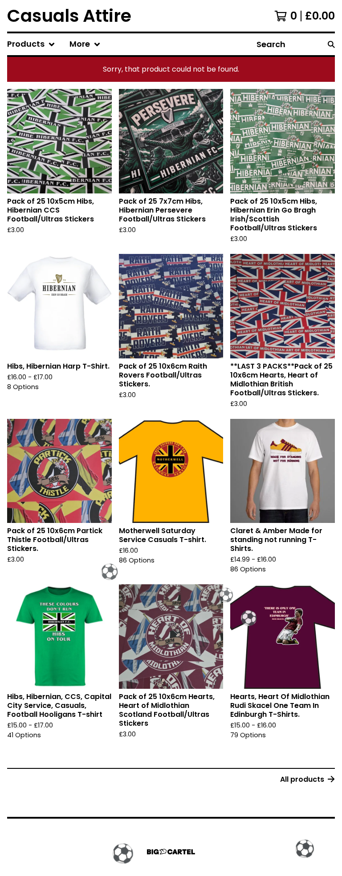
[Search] (331, 44)
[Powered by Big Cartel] (171, 851)
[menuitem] (31, 44)
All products (302, 779)
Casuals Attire (69, 15)
